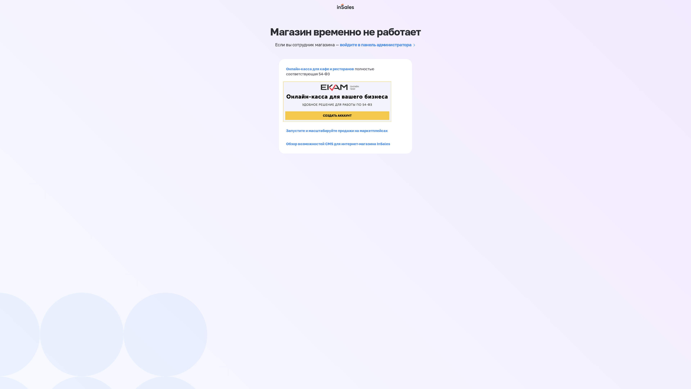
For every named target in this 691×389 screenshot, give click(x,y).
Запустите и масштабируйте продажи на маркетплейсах (337, 130)
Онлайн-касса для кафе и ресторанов (320, 69)
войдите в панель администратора (376, 44)
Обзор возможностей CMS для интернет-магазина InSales (338, 144)
